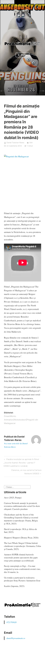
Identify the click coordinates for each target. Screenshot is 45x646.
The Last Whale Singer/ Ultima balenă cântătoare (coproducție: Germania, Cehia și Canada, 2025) (22, 546)
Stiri (30, 142)
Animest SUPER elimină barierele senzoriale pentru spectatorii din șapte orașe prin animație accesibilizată (21, 557)
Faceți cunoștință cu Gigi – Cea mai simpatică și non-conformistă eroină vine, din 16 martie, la (22, 569)
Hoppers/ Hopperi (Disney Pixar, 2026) (21, 537)
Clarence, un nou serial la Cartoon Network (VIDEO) (26, 472)
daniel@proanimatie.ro (15, 638)
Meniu (23, 55)
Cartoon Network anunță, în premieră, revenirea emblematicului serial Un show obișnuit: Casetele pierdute (22, 506)
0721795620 (11, 622)
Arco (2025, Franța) (13, 497)
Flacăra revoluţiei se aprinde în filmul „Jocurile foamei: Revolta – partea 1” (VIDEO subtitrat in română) (21, 462)
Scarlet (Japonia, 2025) (14, 586)
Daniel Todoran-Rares (15, 142)
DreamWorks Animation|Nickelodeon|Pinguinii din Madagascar (21, 419)
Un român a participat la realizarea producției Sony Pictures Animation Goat (22, 579)
